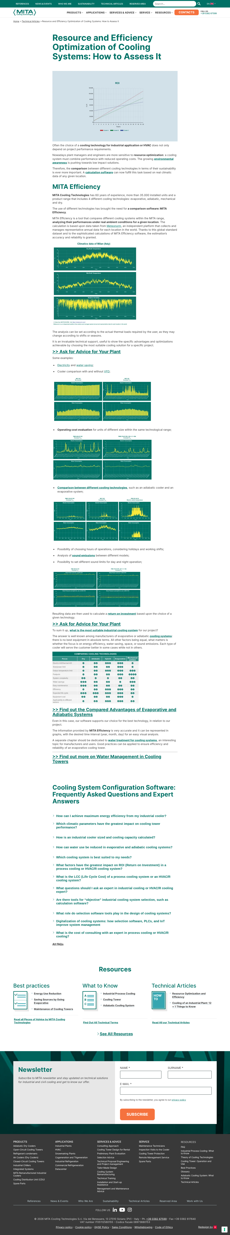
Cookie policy (83, 1227)
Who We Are (85, 1201)
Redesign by (205, 1227)
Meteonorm (114, 226)
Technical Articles (31, 21)
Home (16, 21)
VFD (107, 371)
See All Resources (116, 1034)
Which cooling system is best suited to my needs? (94, 857)
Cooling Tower (112, 999)
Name (125, 1067)
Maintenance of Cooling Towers (53, 1009)
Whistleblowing (143, 1227)
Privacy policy (64, 1227)
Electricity (63, 365)
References (34, 1201)
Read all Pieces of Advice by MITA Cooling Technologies (39, 1021)
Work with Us (195, 1201)
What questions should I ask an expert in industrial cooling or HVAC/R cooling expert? (114, 889)
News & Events (59, 1201)
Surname (175, 1067)
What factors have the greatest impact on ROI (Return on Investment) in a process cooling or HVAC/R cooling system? (111, 866)
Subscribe (137, 1114)
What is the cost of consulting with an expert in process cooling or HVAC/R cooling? (112, 934)
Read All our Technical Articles (171, 1022)
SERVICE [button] (144, 12)
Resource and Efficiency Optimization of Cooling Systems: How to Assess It (80, 21)
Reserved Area (168, 1201)
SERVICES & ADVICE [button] (122, 12)
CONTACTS (186, 12)
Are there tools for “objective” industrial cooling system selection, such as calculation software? (112, 901)
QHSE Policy (101, 1227)
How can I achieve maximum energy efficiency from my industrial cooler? (111, 816)
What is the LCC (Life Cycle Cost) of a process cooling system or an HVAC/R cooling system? (113, 878)
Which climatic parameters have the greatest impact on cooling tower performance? (108, 825)
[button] (210, 4)
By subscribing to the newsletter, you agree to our (153, 1099)
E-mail (126, 1084)
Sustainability (111, 1201)
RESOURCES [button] (163, 12)
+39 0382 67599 (209, 13)
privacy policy (179, 1099)
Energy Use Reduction (47, 993)
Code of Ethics (164, 1227)
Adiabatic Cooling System (118, 1005)
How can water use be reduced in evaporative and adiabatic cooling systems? (114, 847)
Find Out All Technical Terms (100, 1022)
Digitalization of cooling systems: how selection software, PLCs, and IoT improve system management (110, 922)
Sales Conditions (122, 1227)
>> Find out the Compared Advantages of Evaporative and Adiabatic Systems (114, 712)
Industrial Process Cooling (119, 993)
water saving (84, 365)
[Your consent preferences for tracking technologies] (224, 1229)
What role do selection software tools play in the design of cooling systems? (113, 913)
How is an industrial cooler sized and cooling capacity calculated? (105, 837)
